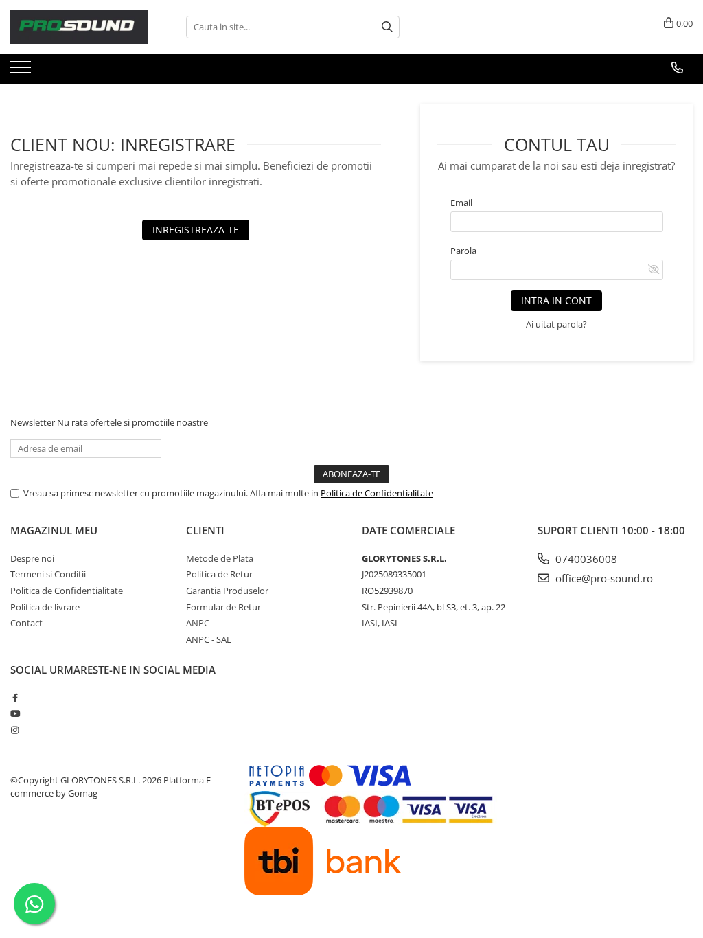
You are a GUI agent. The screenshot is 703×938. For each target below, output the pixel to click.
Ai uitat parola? (556, 324)
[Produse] (22, 71)
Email (461, 202)
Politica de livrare (45, 607)
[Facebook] (14, 697)
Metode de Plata (219, 558)
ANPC (197, 623)
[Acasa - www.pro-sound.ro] (79, 27)
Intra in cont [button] (556, 300)
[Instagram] (14, 730)
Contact (26, 623)
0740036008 (585, 559)
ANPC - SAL (208, 639)
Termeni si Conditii (48, 574)
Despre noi (32, 558)
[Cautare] (387, 27)
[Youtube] (14, 713)
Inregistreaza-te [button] (195, 229)
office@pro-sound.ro (603, 578)
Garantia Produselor (227, 590)
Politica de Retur (219, 574)
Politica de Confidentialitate (377, 493)
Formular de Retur (223, 607)
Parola (463, 250)
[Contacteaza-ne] (677, 68)
